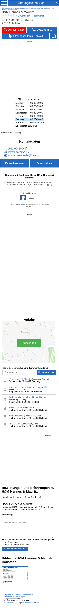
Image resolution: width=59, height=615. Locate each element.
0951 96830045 (17, 148)
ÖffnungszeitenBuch (31, 3)
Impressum (8, 595)
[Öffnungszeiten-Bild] (15, 585)
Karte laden (29, 343)
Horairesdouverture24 (30, 603)
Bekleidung (47, 8)
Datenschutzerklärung (24, 595)
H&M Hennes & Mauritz (20, 379)
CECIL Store (14, 424)
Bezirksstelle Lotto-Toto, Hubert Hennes (27, 397)
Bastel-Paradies (16, 416)
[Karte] (53, 36)
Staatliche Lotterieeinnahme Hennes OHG (28, 387)
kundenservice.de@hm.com (24, 155)
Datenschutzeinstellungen (14, 597)
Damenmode (24, 8)
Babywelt (13, 408)
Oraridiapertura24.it (12, 603)
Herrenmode (32, 8)
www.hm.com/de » (18, 151)
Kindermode (40, 8)
